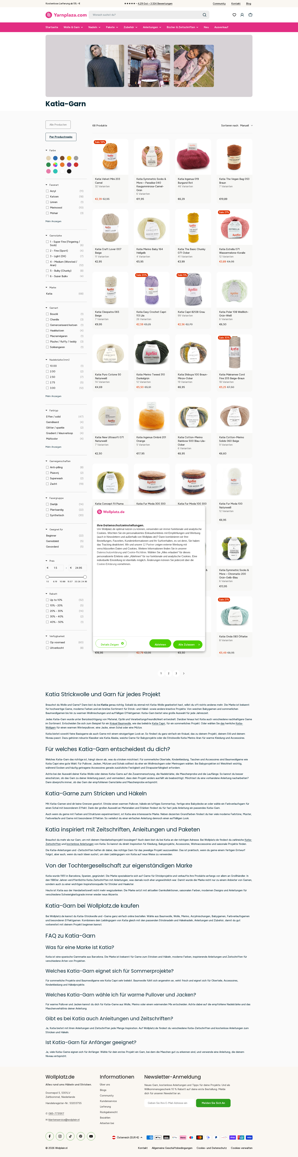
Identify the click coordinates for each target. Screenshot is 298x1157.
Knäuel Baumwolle (120, 723)
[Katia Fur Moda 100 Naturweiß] (234, 481)
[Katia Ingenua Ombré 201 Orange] (152, 415)
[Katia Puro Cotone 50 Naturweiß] (110, 352)
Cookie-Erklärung (107, 563)
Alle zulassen (186, 644)
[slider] (47, 577)
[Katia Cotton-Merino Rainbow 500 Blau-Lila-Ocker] (193, 415)
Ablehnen (160, 644)
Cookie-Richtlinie (136, 552)
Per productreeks (60, 136)
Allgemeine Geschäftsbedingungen (172, 1148)
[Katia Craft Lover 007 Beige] (110, 227)
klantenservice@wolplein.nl (64, 1119)
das (222, 723)
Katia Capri (158, 723)
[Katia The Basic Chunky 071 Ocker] (193, 227)
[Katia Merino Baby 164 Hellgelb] (152, 227)
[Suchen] (204, 15)
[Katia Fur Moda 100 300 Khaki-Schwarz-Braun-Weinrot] (193, 481)
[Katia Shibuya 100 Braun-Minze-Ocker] (193, 352)
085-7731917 (56, 1113)
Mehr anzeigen (53, 221)
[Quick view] (124, 171)
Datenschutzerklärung (109, 552)
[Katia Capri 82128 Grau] (193, 290)
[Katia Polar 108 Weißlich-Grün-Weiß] (234, 290)
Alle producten (58, 124)
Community (219, 3)
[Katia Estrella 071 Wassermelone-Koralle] (234, 227)
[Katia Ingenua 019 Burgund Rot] (193, 157)
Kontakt (236, 3)
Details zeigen (110, 644)
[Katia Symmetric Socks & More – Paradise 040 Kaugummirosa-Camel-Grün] (152, 157)
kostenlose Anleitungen (80, 844)
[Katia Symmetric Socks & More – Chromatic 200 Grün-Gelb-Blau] (234, 548)
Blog (248, 3)
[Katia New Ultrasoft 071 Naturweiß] (110, 415)
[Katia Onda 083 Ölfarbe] (234, 614)
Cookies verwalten (241, 1148)
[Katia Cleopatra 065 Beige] (110, 290)
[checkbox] (48, 158)
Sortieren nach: (235, 125)
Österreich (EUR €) (128, 1137)
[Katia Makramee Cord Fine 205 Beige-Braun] (234, 352)
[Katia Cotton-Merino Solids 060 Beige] (234, 415)
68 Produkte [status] (99, 125)
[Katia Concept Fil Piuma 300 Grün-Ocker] (110, 481)
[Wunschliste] (234, 14)
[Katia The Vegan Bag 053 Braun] (234, 157)
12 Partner (149, 544)
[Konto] (242, 15)
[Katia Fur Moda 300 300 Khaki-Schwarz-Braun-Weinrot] (152, 481)
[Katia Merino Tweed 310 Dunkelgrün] (152, 352)
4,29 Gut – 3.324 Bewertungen (155, 3)
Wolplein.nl (61, 1148)
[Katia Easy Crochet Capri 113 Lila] (152, 290)
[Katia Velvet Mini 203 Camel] (110, 157)
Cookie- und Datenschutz (212, 1148)
